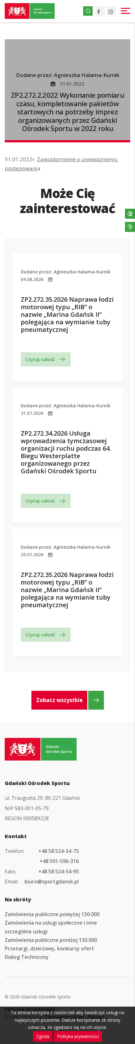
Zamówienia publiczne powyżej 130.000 (52, 914)
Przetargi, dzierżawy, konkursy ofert (49, 948)
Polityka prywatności (78, 1036)
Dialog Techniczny (27, 956)
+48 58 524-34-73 (58, 851)
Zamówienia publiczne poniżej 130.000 (51, 940)
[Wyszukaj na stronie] (88, 11)
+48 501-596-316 (59, 861)
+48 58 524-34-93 (58, 871)
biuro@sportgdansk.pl (51, 881)
